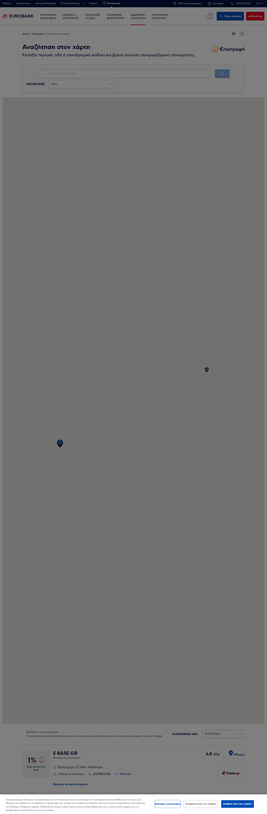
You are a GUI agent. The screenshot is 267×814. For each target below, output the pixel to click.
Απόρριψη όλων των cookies (201, 803)
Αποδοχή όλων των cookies (237, 803)
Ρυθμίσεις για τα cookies (168, 803)
